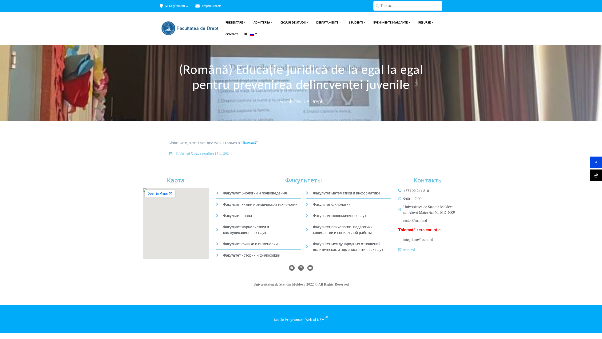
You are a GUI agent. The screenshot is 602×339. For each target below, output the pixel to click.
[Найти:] (407, 6)
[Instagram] (301, 268)
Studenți (356, 22)
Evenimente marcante (390, 22)
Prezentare (234, 22)
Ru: (247, 34)
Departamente (327, 22)
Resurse (424, 22)
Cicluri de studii (293, 22)
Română (249, 142)
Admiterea (261, 22)
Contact (232, 34)
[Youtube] (310, 268)
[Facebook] (292, 268)
